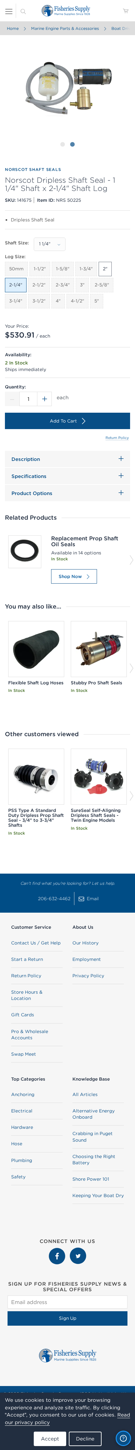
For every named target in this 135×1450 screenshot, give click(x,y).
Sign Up (67, 1318)
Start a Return (27, 959)
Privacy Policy (88, 976)
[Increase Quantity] (44, 399)
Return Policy (117, 437)
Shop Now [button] (70, 576)
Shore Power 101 (90, 1179)
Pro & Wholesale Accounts (29, 1034)
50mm (16, 269)
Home (13, 28)
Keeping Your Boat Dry (98, 1195)
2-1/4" (15, 285)
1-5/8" (62, 269)
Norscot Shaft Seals (33, 169)
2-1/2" (39, 285)
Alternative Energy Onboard (93, 1114)
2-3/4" (63, 285)
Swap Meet (23, 1054)
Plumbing (21, 1160)
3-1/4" (15, 301)
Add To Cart (63, 421)
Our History (85, 943)
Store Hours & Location (27, 995)
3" (82, 285)
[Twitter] (78, 1251)
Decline (85, 1439)
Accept (50, 1439)
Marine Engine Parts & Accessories (65, 28)
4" (58, 301)
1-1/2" (40, 269)
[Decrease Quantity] (12, 399)
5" (96, 301)
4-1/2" (77, 301)
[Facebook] (57, 1251)
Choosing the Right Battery (93, 1159)
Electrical (21, 1111)
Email (93, 898)
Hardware (22, 1127)
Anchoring (22, 1094)
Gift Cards (22, 1015)
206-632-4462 (54, 898)
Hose (16, 1144)
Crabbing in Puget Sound (92, 1136)
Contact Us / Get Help (36, 943)
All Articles (85, 1094)
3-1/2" (39, 301)
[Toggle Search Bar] (23, 11)
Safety (18, 1177)
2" (105, 269)
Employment (86, 959)
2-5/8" (102, 285)
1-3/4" (86, 269)
